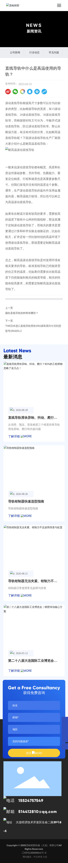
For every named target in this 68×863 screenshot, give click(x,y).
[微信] (15, 91)
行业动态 (34, 52)
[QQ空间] (37, 91)
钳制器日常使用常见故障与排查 (27, 588)
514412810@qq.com (37, 811)
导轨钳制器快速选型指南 (26, 501)
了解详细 (14, 436)
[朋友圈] (22, 91)
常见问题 (54, 52)
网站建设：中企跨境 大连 (35, 856)
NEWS (34, 25)
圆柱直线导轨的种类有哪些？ (21, 312)
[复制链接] (44, 91)
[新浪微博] (8, 91)
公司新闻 (15, 52)
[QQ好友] (29, 91)
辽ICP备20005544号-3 (34, 852)
